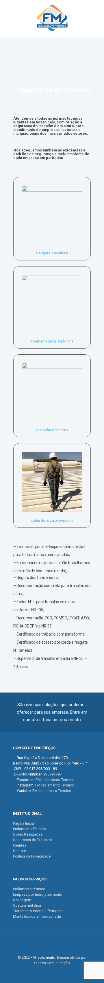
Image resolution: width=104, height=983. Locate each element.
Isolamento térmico (29, 889)
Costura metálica (27, 905)
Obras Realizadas (27, 834)
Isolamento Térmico (29, 829)
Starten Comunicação (52, 963)
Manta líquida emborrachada (37, 916)
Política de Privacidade (32, 856)
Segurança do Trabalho (32, 840)
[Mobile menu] (96, 11)
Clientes (19, 845)
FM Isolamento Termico (55, 779)
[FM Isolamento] (52, 17)
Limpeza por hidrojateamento (37, 894)
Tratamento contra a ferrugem (38, 911)
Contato (19, 851)
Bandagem (22, 900)
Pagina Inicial (24, 823)
